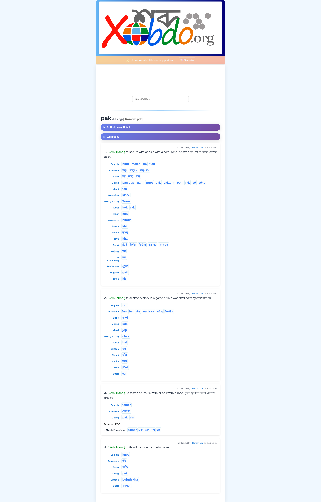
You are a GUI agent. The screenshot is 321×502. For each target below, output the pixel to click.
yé (194, 182)
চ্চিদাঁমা (133, 244)
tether (126, 405)
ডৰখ (147, 430)
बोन (138, 176)
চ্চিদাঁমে (142, 244)
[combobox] (160, 99)
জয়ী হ (160, 311)
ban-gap (128, 182)
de (124, 348)
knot (125, 454)
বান (124, 251)
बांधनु (125, 232)
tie (145, 164)
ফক (124, 257)
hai (124, 342)
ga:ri (140, 182)
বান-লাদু (152, 244)
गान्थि (125, 467)
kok (125, 207)
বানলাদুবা (163, 244)
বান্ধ (124, 170)
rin (132, 417)
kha (125, 226)
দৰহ (158, 430)
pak (158, 182)
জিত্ (131, 311)
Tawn (126, 201)
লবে (124, 373)
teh (124, 189)
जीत (124, 354)
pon (180, 182)
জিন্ (138, 311)
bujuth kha (130, 479)
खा (123, 176)
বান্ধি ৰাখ (144, 170)
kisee (126, 195)
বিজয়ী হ (169, 311)
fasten (136, 164)
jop (124, 330)
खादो (130, 176)
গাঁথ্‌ (124, 460)
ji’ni (125, 367)
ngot (149, 182)
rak (187, 182)
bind (125, 164)
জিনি (124, 361)
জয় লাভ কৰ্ (148, 311)
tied (152, 164)
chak (125, 336)
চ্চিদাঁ (124, 244)
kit (124, 278)
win (125, 305)
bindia (126, 220)
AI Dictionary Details (117, 127)
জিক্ (124, 311)
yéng (202, 182)
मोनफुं (125, 317)
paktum (169, 182)
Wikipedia (111, 136)
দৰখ (153, 430)
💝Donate (190, 60)
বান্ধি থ (133, 170)
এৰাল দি (126, 411)
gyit (125, 266)
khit (125, 213)
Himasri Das (197, 147)
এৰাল (140, 430)
